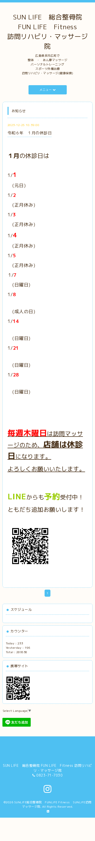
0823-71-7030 (49, 775)
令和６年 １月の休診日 (30, 133)
